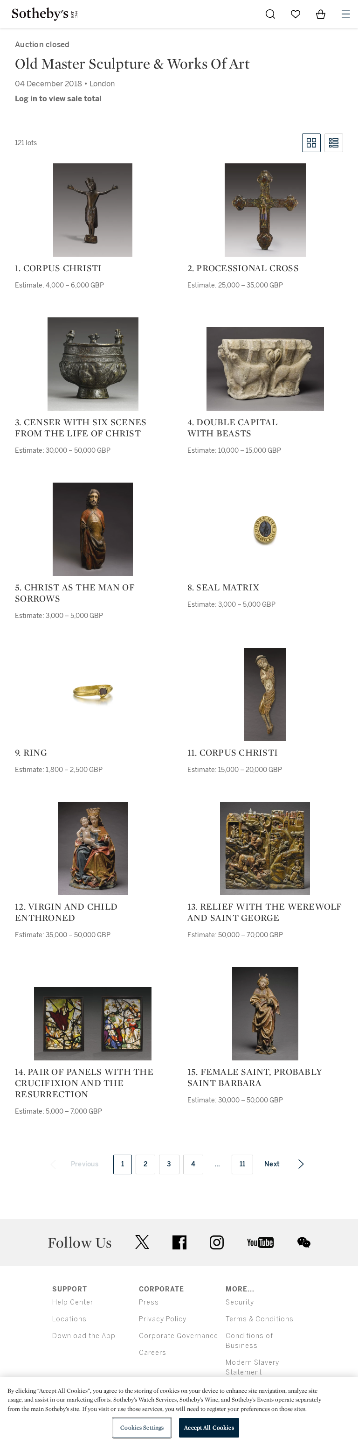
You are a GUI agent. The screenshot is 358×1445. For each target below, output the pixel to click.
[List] (333, 142)
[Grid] (311, 142)
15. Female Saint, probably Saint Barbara (255, 1077)
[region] (179, 1411)
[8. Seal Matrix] (265, 529)
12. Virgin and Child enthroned (66, 912)
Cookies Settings (142, 1427)
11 (243, 1164)
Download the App (84, 1336)
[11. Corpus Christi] (265, 694)
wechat (303, 1242)
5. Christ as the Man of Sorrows (75, 593)
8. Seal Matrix (223, 587)
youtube (260, 1242)
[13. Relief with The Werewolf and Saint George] (265, 848)
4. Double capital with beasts (232, 427)
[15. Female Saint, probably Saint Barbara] (265, 1013)
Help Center (72, 1302)
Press (149, 1302)
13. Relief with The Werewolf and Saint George (264, 912)
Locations (69, 1319)
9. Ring (31, 752)
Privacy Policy (162, 1319)
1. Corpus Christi (58, 268)
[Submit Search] (270, 14)
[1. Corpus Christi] (92, 210)
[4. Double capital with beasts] (265, 369)
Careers (152, 1353)
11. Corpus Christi (232, 752)
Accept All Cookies (209, 1427)
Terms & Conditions (260, 1319)
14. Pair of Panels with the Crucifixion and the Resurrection (84, 1083)
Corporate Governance (178, 1336)
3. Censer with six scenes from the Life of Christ (80, 427)
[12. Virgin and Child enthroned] (93, 848)
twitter (142, 1242)
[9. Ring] (92, 694)
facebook (179, 1242)
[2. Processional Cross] (265, 210)
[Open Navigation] (346, 14)
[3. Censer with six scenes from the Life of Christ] (93, 364)
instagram (217, 1242)
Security (240, 1302)
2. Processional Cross (243, 268)
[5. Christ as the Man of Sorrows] (93, 529)
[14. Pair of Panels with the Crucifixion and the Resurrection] (92, 1023)
